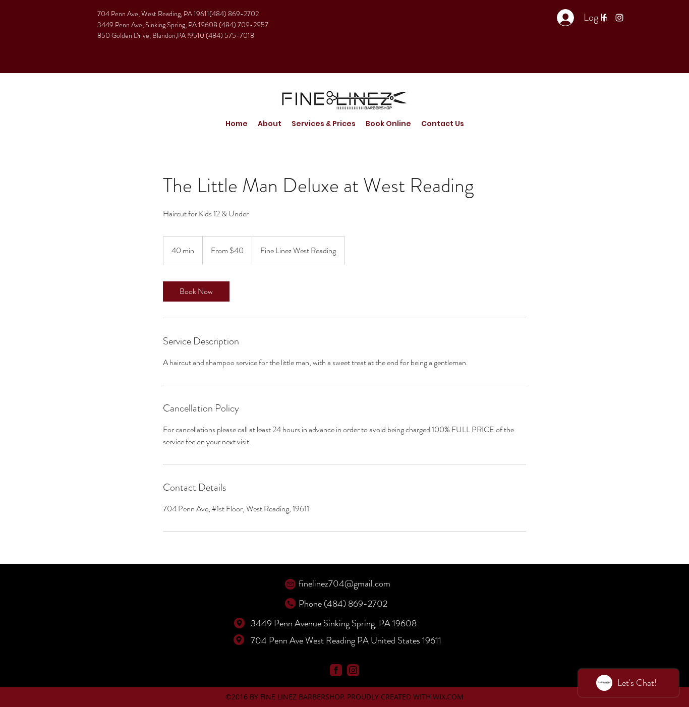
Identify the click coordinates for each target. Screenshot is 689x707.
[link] (196, 291)
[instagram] (619, 18)
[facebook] (604, 18)
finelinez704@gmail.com (344, 583)
